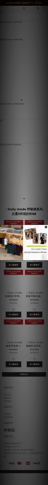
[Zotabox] (46, 258)
